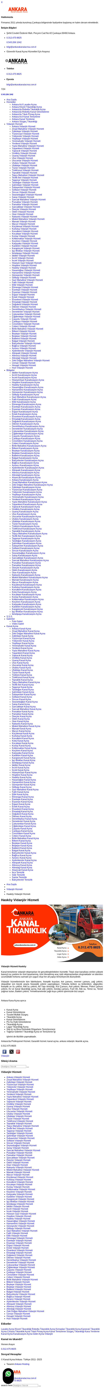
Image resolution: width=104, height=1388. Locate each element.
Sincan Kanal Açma (21, 699)
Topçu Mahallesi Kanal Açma (26, 682)
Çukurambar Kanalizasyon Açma (27, 431)
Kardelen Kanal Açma (22, 755)
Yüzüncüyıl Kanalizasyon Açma (27, 490)
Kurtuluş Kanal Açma (22, 736)
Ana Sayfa (11, 99)
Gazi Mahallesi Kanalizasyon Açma (29, 397)
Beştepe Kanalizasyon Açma (26, 453)
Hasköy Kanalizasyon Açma (25, 385)
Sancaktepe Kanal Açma (24, 707)
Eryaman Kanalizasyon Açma (26, 409)
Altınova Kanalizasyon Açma (25, 472)
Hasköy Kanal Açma (21, 777)
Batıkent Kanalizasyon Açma (25, 455)
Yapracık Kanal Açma (22, 655)
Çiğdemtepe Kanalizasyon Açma (27, 433)
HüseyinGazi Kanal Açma (24, 772)
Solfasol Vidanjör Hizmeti (24, 190)
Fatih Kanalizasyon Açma (24, 399)
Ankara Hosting (21, 1364)
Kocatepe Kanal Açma (22, 743)
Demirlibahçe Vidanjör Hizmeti (26, 309)
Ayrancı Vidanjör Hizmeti (24, 348)
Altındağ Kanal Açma (22, 867)
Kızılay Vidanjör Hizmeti (23, 236)
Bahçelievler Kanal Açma (24, 853)
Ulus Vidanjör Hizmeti (22, 158)
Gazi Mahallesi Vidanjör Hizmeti (27, 280)
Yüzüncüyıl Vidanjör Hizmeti (25, 134)
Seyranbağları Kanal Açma (25, 702)
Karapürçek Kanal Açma (23, 758)
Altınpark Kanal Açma (22, 863)
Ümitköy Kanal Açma (22, 658)
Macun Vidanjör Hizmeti (23, 224)
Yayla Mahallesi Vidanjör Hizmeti (28, 146)
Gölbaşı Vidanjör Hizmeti (24, 277)
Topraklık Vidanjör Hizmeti (24, 173)
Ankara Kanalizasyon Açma (25, 480)
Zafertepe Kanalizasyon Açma (26, 487)
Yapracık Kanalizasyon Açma (26, 507)
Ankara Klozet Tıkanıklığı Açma (27, 107)
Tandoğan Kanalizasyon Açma (26, 541)
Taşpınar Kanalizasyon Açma (26, 538)
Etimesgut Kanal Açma (23, 797)
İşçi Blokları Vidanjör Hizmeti (26, 251)
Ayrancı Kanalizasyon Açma (25, 465)
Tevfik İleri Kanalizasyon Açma (26, 536)
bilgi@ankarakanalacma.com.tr (21, 47)
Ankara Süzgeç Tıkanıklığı (24, 121)
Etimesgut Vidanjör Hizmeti (25, 287)
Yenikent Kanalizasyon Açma (26, 499)
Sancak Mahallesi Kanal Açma (26, 709)
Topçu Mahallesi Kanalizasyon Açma (29, 533)
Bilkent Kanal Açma (21, 841)
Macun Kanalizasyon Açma (25, 582)
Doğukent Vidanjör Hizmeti (25, 304)
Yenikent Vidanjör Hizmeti (24, 143)
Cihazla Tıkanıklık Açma (18, 1331)
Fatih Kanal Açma (20, 792)
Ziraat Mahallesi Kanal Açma (26, 631)
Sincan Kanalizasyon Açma (25, 550)
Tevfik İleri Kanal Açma (23, 685)
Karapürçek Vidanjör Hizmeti (26, 248)
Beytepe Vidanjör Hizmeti (24, 334)
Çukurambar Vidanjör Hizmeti (26, 314)
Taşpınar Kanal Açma (22, 687)
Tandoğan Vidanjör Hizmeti (25, 182)
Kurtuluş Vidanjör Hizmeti (24, 229)
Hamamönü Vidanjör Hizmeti (26, 273)
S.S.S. (9, 616)
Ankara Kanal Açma (21, 628)
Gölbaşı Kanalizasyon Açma (25, 394)
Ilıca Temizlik (18, 872)
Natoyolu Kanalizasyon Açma (26, 575)
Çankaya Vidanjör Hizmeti (24, 321)
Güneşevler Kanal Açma (23, 785)
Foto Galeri (17, 621)
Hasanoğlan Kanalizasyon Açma (27, 387)
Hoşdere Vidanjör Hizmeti (24, 265)
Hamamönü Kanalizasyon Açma (27, 390)
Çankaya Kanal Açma (22, 831)
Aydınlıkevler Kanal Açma (24, 860)
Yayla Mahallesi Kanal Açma (25, 650)
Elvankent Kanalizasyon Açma (26, 416)
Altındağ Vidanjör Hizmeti (24, 358)
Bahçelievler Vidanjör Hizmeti (26, 343)
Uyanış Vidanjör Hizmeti (23, 156)
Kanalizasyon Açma (22, 1334)
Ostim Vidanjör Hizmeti (23, 212)
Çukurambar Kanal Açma (24, 824)
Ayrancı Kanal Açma (21, 858)
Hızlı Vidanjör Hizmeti (22, 368)
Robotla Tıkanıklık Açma (43, 1329)
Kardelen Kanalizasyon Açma (26, 607)
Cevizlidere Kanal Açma (23, 833)
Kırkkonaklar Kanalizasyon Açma (28, 599)
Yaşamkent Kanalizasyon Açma (27, 504)
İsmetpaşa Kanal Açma (23, 763)
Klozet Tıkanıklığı (23, 1329)
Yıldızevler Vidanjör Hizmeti (25, 136)
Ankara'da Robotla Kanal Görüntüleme (30, 112)
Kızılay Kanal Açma (21, 746)
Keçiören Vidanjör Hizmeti (24, 241)
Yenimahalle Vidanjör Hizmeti (26, 141)
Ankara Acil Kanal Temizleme (26, 117)
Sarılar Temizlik (19, 877)
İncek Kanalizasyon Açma (24, 377)
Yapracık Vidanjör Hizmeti (24, 151)
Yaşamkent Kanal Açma (23, 653)
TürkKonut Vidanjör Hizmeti (25, 170)
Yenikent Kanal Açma (22, 648)
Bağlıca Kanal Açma (21, 855)
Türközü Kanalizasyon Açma (25, 526)
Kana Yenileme (92, 1331)
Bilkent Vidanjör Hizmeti (23, 331)
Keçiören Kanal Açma (22, 750)
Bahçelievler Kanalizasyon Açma (28, 460)
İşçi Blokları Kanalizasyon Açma (27, 611)
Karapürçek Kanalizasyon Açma (27, 609)
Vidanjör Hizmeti (14, 124)
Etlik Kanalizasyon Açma (24, 402)
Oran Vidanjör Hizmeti (22, 214)
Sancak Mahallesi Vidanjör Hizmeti (29, 199)
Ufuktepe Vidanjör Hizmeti (24, 165)
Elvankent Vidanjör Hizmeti (25, 299)
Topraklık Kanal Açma (22, 680)
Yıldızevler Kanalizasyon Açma (27, 492)
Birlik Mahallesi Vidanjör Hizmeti (27, 329)
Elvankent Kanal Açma (23, 809)
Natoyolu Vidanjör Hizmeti (24, 216)
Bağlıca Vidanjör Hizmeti (24, 346)
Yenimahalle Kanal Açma (24, 646)
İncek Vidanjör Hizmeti (23, 260)
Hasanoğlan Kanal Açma (24, 780)
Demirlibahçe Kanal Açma (24, 819)
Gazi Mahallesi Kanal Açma (25, 789)
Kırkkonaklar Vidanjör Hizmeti (26, 238)
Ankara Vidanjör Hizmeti (23, 126)
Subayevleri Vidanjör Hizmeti (26, 187)
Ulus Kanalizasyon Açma (24, 514)
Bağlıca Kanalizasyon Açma (25, 463)
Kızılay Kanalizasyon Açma (25, 597)
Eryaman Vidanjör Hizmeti (24, 292)
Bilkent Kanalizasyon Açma (25, 448)
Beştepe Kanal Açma (22, 845)
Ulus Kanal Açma (20, 663)
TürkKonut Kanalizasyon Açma (27, 529)
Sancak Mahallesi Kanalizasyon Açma (30, 560)
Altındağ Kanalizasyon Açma (26, 475)
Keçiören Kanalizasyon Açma (26, 602)
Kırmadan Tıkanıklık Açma (68, 1329)
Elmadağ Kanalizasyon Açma (26, 419)
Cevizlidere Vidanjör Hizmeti (25, 324)
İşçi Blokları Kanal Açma (23, 760)
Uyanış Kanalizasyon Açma (25, 511)
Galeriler (10, 619)
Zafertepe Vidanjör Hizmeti (25, 131)
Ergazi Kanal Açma (21, 804)
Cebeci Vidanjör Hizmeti (23, 326)
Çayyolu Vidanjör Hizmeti (24, 319)
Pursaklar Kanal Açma (22, 711)
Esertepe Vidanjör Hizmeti (24, 290)
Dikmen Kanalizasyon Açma (25, 424)
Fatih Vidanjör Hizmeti (22, 282)
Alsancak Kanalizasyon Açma (26, 477)
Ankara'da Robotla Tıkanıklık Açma (29, 109)
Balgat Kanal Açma (21, 850)
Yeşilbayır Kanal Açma (23, 643)
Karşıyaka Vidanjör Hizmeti (25, 243)
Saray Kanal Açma (21, 704)
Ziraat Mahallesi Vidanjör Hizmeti (28, 129)
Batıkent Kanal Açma (22, 848)
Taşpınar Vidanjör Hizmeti (24, 180)
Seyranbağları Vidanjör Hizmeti (27, 195)
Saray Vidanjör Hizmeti (23, 197)
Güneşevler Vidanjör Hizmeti (26, 275)
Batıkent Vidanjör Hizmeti (24, 338)
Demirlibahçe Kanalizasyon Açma (28, 426)
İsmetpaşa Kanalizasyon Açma (26, 614)
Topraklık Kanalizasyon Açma (26, 531)
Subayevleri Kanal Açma (24, 694)
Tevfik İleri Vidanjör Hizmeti (25, 177)
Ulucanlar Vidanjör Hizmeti (25, 160)
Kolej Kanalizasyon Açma (24, 592)
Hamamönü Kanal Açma (23, 782)
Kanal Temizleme (57, 1331)
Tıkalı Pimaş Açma (40, 1331)
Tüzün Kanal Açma (21, 672)
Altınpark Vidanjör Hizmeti (24, 353)
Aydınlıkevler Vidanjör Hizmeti (26, 351)
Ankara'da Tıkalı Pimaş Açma (26, 114)
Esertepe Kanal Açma (22, 799)
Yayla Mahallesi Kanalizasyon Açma (29, 502)
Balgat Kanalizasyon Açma (25, 458)
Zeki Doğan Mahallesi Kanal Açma (28, 633)
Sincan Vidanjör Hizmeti (23, 192)
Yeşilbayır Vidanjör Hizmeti (25, 138)
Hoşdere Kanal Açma (22, 775)
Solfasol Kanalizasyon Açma (25, 548)
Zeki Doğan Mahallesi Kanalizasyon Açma (32, 485)
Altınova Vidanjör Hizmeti (24, 355)
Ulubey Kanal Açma (21, 668)
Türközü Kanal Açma (22, 675)
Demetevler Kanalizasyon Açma (27, 429)
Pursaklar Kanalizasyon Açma (26, 563)
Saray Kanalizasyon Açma (24, 555)
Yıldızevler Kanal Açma (23, 641)
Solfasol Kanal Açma (22, 697)
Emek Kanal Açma (21, 806)
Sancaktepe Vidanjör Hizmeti (26, 207)
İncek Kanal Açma (20, 770)
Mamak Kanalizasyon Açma (25, 580)
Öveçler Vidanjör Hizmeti (24, 209)
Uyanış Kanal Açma (21, 660)
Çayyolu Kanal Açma (22, 828)
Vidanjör (5, 1056)
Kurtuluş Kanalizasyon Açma (26, 587)
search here (6, 1385)
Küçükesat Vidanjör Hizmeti (25, 226)
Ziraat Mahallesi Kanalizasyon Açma (29, 482)
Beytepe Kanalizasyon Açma (26, 451)
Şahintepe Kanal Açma (23, 692)
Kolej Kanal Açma (20, 741)
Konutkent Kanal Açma (23, 738)
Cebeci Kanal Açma (21, 836)
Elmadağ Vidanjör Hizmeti (24, 302)
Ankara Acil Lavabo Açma (24, 104)
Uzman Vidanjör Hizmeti (23, 363)
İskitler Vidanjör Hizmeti (23, 255)
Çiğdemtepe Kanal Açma (24, 826)
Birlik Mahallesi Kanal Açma (25, 838)
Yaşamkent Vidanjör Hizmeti (25, 148)
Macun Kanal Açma (21, 731)
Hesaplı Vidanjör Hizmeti (24, 365)
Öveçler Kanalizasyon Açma (25, 568)
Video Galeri (18, 624)
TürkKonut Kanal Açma (23, 677)
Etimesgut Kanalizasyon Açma (26, 404)
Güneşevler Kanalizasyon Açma (27, 392)
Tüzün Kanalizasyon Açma (25, 524)
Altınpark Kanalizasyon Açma (26, 470)
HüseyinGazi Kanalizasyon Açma (28, 380)
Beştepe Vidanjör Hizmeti (24, 336)
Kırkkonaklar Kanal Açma (24, 748)
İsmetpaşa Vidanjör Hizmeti (25, 253)
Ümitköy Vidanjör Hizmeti (24, 153)
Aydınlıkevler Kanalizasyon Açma (28, 468)
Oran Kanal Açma (20, 721)
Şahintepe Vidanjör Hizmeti (25, 185)
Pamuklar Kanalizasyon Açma (26, 565)
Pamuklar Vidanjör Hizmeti (25, 204)
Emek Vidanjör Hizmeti (23, 297)
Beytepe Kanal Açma (22, 843)
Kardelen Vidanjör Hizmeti (24, 246)
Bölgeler (10, 370)
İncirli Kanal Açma (20, 767)
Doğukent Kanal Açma (22, 814)
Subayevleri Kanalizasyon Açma (27, 546)
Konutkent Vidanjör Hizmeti (25, 231)
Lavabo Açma (7, 1329)
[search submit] (40, 1386)
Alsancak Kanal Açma (22, 870)
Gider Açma (38, 1334)
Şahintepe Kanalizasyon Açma (26, 543)
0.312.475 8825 (14, 38)
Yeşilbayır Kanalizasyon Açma (26, 494)
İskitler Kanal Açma (21, 765)
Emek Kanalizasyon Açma (24, 414)
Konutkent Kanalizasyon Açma (26, 589)
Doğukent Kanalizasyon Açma (26, 421)
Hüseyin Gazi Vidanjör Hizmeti (26, 263)
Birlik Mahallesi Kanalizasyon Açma (29, 446)
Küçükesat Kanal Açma (23, 733)
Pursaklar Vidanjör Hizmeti (25, 202)
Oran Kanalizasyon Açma (24, 572)
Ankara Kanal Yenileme (23, 119)
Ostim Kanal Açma (21, 719)
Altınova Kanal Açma (22, 865)
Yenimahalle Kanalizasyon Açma (28, 497)
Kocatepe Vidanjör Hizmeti (25, 234)
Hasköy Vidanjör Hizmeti (24, 268)
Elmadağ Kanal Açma (22, 811)
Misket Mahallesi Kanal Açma (26, 726)
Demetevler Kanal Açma (23, 821)
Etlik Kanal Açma (20, 794)
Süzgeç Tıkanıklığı (75, 1331)
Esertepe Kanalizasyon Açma (26, 407)
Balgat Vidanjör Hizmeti (23, 341)
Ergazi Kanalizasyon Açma (25, 412)
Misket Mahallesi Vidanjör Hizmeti (28, 219)
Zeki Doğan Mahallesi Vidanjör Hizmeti (31, 360)
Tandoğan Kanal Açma (23, 689)
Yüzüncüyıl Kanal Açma (23, 638)
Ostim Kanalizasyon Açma (24, 570)
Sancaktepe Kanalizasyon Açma (27, 558)
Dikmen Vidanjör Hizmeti (24, 307)
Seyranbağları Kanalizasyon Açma (28, 553)
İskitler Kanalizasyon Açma (25, 373)
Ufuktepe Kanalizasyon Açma (26, 521)
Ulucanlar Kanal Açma (22, 665)
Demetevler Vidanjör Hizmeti (26, 312)
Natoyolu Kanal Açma (22, 724)
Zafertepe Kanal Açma (22, 636)
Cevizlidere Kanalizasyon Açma (27, 441)
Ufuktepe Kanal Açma (22, 670)
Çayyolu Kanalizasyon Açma (26, 436)
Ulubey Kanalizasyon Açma (25, 519)
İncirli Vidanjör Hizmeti (23, 258)
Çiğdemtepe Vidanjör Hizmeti (26, 316)
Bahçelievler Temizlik (22, 880)
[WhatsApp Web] (8, 1376)
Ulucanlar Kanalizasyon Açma (26, 516)
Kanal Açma (12, 626)
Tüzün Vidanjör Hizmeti (23, 168)
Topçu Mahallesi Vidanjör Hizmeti (28, 175)
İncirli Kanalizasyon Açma (24, 375)
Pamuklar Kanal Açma (22, 714)
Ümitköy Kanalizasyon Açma (25, 509)
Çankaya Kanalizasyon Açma (26, 438)
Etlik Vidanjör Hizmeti (22, 285)
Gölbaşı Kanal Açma (22, 787)
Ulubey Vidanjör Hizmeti (23, 163)
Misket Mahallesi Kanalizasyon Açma (30, 577)
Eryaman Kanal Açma (22, 802)
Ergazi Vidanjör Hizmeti (23, 295)
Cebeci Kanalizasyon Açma (25, 443)
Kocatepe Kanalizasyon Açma (26, 594)
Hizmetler (11, 102)
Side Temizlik (18, 875)
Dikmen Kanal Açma (22, 816)
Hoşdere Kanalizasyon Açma (26, 382)
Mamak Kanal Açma (21, 728)
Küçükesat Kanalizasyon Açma (27, 585)
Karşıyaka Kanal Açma (23, 753)
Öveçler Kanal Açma (22, 716)
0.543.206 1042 (14, 42)
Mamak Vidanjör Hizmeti (23, 221)
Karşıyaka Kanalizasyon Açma (26, 604)
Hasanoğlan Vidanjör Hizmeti (26, 270)
